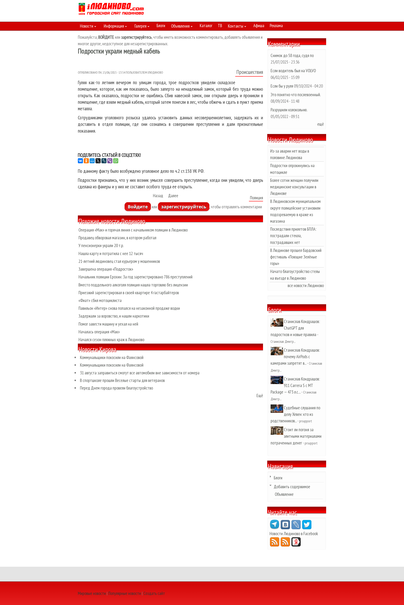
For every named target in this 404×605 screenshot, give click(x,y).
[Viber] (109, 160)
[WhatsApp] (115, 160)
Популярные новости (124, 593)
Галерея (139, 26)
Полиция (256, 198)
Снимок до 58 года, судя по (292, 55)
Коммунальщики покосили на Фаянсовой (112, 357)
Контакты (234, 26)
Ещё (259, 395)
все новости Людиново (306, 285)
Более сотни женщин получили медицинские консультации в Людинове (294, 186)
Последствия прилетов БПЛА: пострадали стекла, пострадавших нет (293, 235)
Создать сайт (154, 593)
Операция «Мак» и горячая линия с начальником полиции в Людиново (133, 230)
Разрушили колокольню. (289, 110)
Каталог (206, 25)
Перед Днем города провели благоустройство (116, 388)
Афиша (258, 25)
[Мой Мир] (92, 160)
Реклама (276, 25)
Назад (158, 195)
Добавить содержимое (292, 486)
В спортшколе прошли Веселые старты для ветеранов (122, 380)
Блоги (161, 25)
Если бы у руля (282, 86)
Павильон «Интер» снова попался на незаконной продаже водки (129, 308)
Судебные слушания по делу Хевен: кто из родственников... (295, 414)
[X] (98, 160)
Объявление (284, 494)
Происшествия (249, 72)
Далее (173, 195)
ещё (320, 124)
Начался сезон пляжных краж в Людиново (111, 339)
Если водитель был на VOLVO (293, 70)
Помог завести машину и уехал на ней (108, 324)
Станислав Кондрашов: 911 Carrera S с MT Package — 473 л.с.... (295, 385)
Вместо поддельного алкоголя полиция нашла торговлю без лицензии (133, 285)
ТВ (220, 25)
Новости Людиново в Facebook (294, 533)
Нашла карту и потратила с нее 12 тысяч (110, 253)
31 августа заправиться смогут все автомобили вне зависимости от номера (139, 373)
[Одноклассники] (86, 160)
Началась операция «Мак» (99, 332)
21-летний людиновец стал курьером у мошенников (119, 261)
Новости (85, 26)
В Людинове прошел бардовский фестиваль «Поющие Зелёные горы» (296, 256)
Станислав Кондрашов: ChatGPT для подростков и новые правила (295, 328)
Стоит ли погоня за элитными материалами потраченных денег (296, 436)
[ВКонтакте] (80, 160)
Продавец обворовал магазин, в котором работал (117, 238)
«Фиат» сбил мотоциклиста (100, 300)
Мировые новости (92, 593)
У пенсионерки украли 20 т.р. (101, 245)
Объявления (179, 26)
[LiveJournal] (103, 160)
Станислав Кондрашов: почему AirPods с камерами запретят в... (295, 356)
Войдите (138, 207)
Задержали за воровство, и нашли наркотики (113, 316)
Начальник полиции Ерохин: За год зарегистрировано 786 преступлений (135, 277)
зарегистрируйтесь (183, 207)
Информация (113, 26)
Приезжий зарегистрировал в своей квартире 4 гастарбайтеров (128, 292)
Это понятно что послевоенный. (295, 94)
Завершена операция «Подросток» (105, 269)
